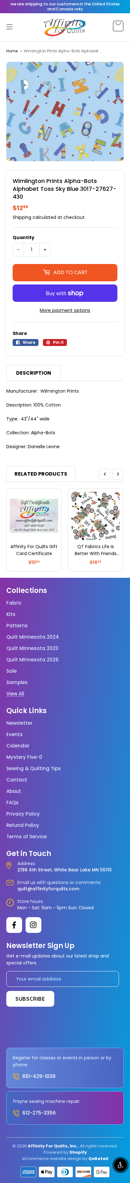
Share (20, 333)
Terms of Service (26, 837)
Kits (10, 614)
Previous (104, 474)
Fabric (13, 603)
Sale (11, 671)
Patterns (17, 626)
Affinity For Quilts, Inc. (53, 1146)
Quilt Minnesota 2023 (32, 648)
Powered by (56, 1152)
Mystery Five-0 (24, 757)
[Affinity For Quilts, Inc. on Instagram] (33, 925)
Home (12, 51)
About (13, 791)
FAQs (12, 802)
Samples (17, 682)
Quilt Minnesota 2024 (32, 637)
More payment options (65, 310)
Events (14, 734)
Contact (16, 780)
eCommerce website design (51, 1159)
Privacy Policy (23, 814)
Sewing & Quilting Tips (33, 768)
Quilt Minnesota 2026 (32, 660)
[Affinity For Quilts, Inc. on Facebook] (14, 925)
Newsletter (19, 723)
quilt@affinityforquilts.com (48, 889)
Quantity (23, 237)
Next (118, 474)
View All (15, 694)
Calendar (18, 746)
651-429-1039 (39, 1076)
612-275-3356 (39, 1113)
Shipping (22, 217)
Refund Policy (22, 825)
